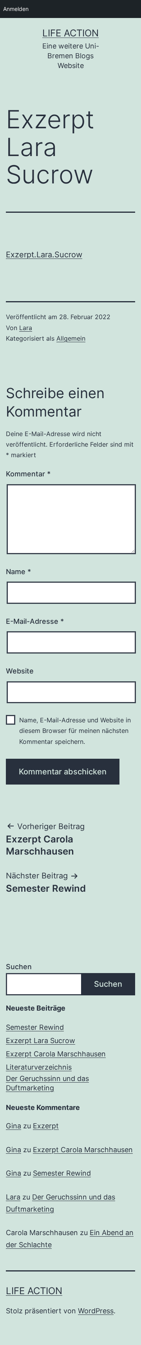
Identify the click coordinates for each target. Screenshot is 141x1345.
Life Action (70, 33)
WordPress (96, 1311)
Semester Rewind (35, 1027)
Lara (25, 328)
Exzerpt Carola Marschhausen (56, 1054)
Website (20, 671)
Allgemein (70, 338)
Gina (13, 1126)
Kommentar (28, 474)
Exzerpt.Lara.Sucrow (44, 254)
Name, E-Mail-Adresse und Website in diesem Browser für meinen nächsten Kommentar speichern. (75, 730)
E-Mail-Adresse (35, 621)
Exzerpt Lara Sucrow (40, 1040)
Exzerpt (46, 1126)
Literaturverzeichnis (39, 1067)
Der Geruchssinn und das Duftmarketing (47, 1083)
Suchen (19, 967)
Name (18, 571)
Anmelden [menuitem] (16, 8)
